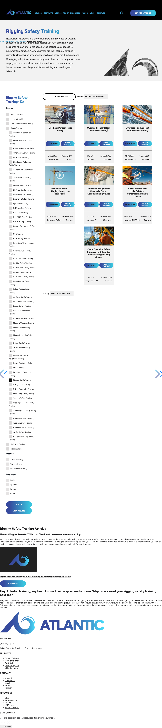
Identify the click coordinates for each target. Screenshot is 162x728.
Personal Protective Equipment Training (18, 357)
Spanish (13, 485)
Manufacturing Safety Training (19, 329)
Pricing (8, 703)
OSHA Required (12, 665)
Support (8, 685)
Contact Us (10, 680)
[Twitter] (9, 723)
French (13, 489)
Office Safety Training (21, 343)
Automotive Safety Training (24, 153)
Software (48, 13)
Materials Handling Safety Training (21, 337)
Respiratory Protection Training (20, 374)
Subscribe (7, 727)
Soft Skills (9, 663)
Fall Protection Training (22, 208)
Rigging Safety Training (34, 42)
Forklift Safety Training (22, 221)
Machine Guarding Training (23, 323)
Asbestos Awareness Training (24, 148)
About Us (9, 678)
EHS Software (11, 668)
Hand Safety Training (21, 238)
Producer (10, 454)
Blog (7, 698)
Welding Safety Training (22, 423)
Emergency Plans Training (23, 194)
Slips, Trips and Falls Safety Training (21, 404)
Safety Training (20, 42)
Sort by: (80, 96)
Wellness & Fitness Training (23, 427)
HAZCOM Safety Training (23, 259)
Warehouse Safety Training (23, 418)
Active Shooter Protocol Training (20, 142)
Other (12, 493)
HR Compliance (17, 114)
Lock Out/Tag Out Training (23, 318)
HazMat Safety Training (22, 263)
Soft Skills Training (18, 444)
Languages (11, 474)
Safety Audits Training (21, 384)
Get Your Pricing (143, 13)
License (58, 13)
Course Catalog (7, 42)
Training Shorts (16, 449)
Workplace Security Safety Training (21, 438)
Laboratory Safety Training (23, 301)
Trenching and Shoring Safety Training (22, 412)
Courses (38, 13)
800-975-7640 (7, 644)
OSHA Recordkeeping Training (19, 349)
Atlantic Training (16, 459)
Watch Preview (67, 144)
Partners (8, 688)
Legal (7, 683)
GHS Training (18, 234)
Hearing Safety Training (22, 272)
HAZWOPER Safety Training (24, 268)
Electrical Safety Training (22, 190)
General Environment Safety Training (22, 228)
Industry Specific (17, 119)
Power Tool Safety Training (23, 363)
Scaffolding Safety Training (23, 394)
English (13, 480)
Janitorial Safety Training (22, 297)
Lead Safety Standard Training (19, 312)
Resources (75, 13)
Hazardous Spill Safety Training (20, 252)
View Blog (13, 584)
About (66, 13)
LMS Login (10, 705)
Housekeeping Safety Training (19, 283)
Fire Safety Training (20, 212)
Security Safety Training (22, 398)
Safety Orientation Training (23, 389)
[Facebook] (5, 723)
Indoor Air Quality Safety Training (21, 291)
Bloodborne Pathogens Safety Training (20, 163)
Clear (19, 505)
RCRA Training (19, 368)
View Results (19, 511)
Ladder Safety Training (22, 306)
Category (10, 108)
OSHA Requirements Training (22, 123)
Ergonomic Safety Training (23, 199)
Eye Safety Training (20, 203)
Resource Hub (11, 700)
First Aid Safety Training (22, 217)
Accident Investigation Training (20, 134)
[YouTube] (12, 723)
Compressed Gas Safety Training (21, 171)
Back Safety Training (21, 157)
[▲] (108, 96)
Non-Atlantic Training (18, 468)
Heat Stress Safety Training (23, 277)
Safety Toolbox (12, 707)
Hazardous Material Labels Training (21, 245)
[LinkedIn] (2, 723)
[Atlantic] (18, 13)
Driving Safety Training (22, 185)
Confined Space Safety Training (20, 179)
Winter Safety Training (22, 432)
